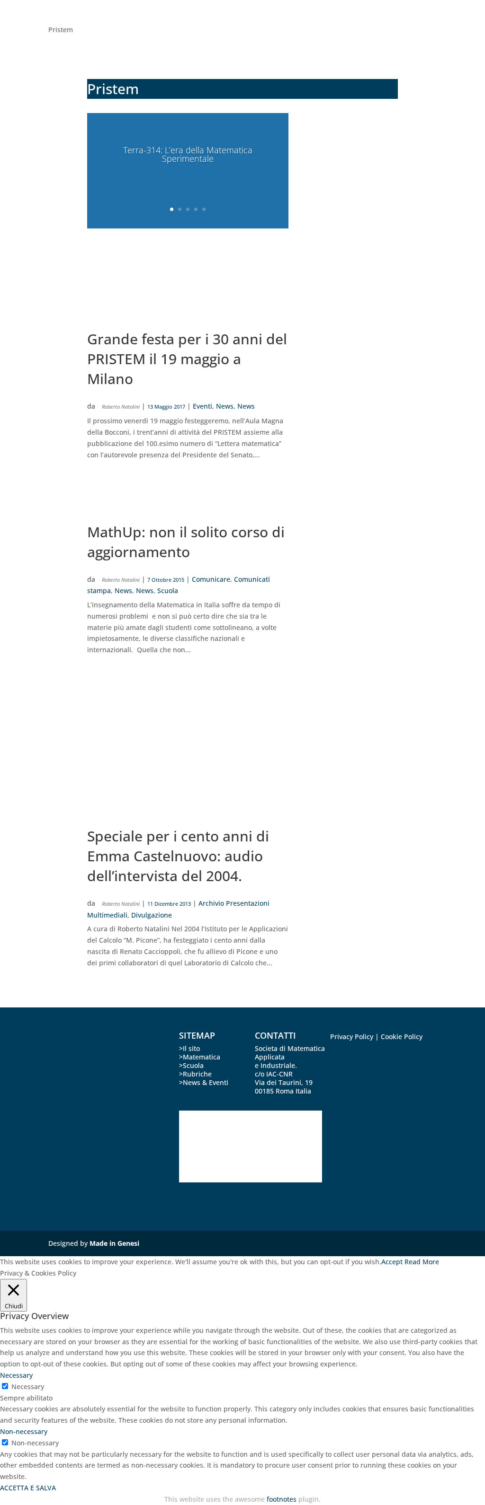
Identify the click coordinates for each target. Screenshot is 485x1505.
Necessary (27, 1386)
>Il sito (189, 1048)
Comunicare (211, 579)
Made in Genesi (114, 1243)
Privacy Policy (351, 1036)
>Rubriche (195, 1073)
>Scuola (191, 1065)
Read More (421, 1261)
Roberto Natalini (121, 406)
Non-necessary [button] (23, 1431)
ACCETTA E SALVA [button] (28, 1487)
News (225, 406)
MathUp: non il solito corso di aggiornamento (186, 541)
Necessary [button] (16, 1375)
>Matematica (199, 1056)
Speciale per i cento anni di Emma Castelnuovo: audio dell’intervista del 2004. (178, 855)
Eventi (202, 406)
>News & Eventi (203, 1082)
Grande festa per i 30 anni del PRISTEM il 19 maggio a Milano (187, 358)
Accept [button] (392, 1261)
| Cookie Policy (398, 1036)
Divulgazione (151, 914)
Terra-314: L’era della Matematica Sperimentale (187, 154)
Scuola (167, 590)
